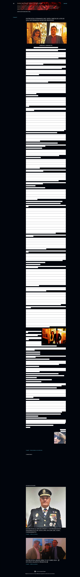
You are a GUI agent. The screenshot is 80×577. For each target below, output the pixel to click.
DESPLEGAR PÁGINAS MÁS (22, 11)
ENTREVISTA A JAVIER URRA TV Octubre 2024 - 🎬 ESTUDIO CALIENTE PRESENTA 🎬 (43, 561)
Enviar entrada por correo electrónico (36, 450)
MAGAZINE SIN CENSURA (29, 3)
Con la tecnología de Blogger (41, 571)
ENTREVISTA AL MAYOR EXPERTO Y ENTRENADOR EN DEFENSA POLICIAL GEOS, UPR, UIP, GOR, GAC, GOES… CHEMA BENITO (43, 530)
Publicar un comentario (34, 534)
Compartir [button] (15, 17)
